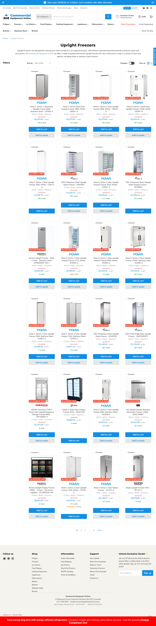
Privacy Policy (17, 615)
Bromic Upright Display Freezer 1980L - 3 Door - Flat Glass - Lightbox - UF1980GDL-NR (42, 490)
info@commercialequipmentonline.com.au (85, 602)
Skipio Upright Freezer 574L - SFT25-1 (138, 489)
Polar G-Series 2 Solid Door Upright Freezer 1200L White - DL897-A (138, 109)
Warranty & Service (48, 8)
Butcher (6, 31)
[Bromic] (41, 255)
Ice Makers (31, 24)
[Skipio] (138, 484)
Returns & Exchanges (64, 8)
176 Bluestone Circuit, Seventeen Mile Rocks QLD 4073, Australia (78, 599)
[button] (131, 8)
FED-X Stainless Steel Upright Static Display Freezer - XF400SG (138, 184)
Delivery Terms (34, 8)
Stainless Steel (20, 31)
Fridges (6, 24)
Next (100, 530)
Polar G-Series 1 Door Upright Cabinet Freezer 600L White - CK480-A (106, 260)
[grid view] (148, 63)
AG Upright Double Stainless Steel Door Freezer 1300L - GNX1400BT (138, 412)
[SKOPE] (42, 406)
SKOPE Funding (67, 571)
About (76, 8)
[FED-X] (74, 179)
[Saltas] (74, 406)
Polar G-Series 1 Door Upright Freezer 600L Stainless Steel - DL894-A (106, 412)
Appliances (82, 24)
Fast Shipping (66, 561)
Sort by (30, 63)
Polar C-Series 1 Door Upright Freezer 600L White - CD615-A (106, 109)
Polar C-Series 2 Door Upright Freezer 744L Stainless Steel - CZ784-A (74, 336)
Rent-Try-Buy (147, 31)
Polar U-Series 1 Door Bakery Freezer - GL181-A (106, 489)
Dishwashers (97, 24)
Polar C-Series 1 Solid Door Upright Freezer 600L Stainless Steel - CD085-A (41, 109)
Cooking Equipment (64, 24)
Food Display (46, 24)
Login (143, 16)
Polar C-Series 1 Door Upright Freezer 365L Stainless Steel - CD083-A (41, 336)
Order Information (68, 558)
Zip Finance (65, 565)
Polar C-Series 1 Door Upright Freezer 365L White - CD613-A (41, 184)
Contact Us (83, 8)
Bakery (111, 24)
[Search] (108, 16)
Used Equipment (146, 24)
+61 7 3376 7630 (62, 602)
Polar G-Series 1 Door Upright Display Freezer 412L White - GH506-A (73, 260)
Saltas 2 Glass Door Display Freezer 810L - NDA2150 (73, 410)
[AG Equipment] (138, 406)
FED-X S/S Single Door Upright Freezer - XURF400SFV (138, 335)
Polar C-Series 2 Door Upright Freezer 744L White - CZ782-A (73, 490)
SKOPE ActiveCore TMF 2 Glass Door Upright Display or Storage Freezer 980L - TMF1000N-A (41, 413)
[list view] (151, 63)
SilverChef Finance (68, 568)
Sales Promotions (128, 24)
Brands (35, 31)
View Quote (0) (154, 56)
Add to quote (42, 135)
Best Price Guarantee (20, 8)
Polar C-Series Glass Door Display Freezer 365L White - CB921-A (74, 109)
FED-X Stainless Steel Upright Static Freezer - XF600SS (73, 183)
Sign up (147, 573)
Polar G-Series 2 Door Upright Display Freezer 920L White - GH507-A (106, 184)
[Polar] (42, 103)
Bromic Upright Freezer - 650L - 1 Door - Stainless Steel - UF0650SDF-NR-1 (41, 260)
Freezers (18, 24)
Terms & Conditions (68, 575)
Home (5, 38)
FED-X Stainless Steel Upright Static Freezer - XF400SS (106, 335)
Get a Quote (7, 8)
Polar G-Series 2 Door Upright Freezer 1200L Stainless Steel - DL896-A (138, 260)
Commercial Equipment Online (40, 53)
